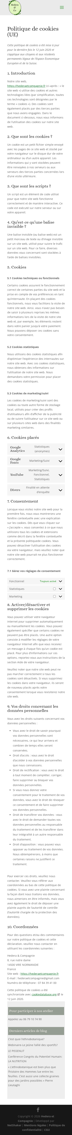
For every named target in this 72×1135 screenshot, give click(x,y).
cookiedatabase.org (44, 994)
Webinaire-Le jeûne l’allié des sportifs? (33, 1045)
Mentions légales (35, 1125)
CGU (47, 1130)
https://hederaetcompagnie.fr (26, 86)
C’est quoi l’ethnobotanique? (26, 1039)
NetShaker (14, 1125)
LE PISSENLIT (16, 1051)
